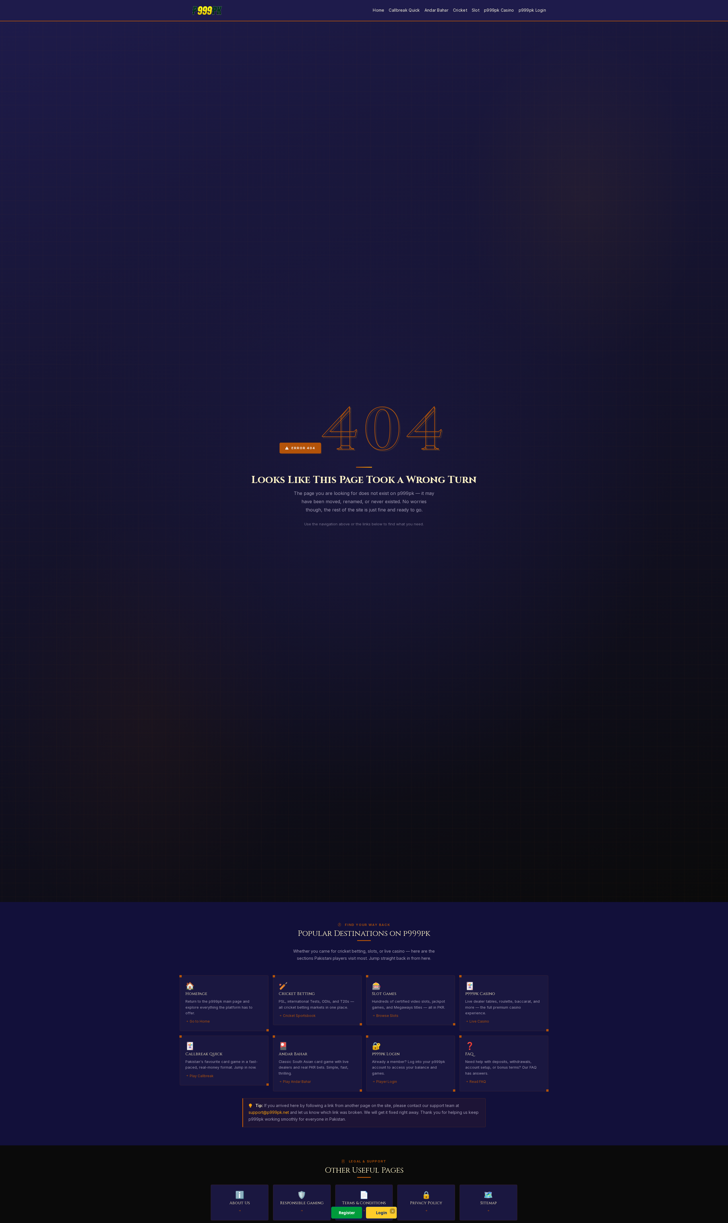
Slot (475, 10)
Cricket (460, 10)
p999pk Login (532, 10)
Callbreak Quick (404, 10)
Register (347, 1212)
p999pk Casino (499, 10)
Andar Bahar (436, 10)
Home (378, 10)
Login (381, 1212)
